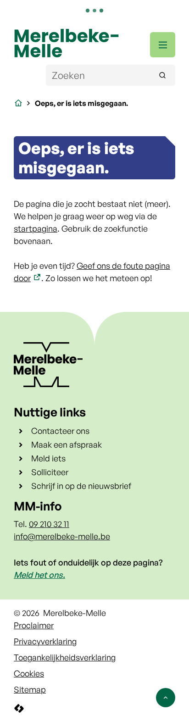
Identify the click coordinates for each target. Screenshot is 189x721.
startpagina (35, 228)
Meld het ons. (39, 575)
